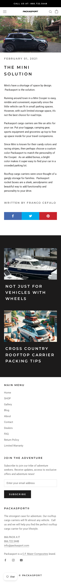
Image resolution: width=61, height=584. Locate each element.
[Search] (50, 11)
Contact (8, 422)
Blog (6, 410)
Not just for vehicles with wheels (25, 292)
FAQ (6, 433)
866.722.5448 (11, 541)
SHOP (7, 398)
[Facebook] (5, 560)
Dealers (8, 428)
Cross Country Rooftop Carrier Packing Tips (30, 354)
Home (7, 392)
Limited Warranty (13, 445)
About (7, 416)
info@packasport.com (16, 545)
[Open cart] (56, 11)
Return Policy (11, 439)
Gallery (8, 404)
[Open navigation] (4, 11)
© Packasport (30, 575)
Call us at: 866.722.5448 (30, 3)
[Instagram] (13, 560)
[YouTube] (21, 560)
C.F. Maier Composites (35, 553)
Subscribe (17, 494)
